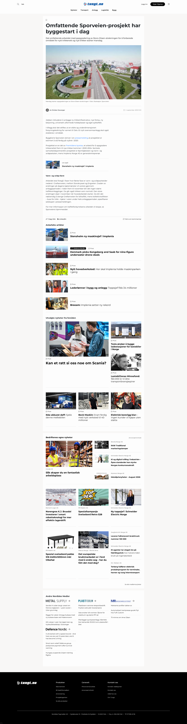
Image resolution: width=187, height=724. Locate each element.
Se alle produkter (61, 701)
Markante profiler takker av (121, 605)
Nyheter (74, 10)
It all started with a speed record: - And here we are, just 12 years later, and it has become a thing (61, 636)
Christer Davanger (58, 110)
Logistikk (105, 10)
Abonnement (60, 686)
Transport (84, 10)
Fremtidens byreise (74, 145)
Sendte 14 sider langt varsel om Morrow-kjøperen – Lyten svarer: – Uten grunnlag (59, 608)
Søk (22, 4)
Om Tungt (111, 697)
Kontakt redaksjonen (115, 686)
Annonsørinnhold (88, 690)
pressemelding (81, 138)
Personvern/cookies (88, 686)
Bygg (114, 10)
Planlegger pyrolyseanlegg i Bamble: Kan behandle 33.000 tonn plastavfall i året (93, 622)
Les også (65, 163)
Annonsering (60, 694)
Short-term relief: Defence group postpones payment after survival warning (59, 645)
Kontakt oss (112, 690)
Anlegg (95, 10)
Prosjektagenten (61, 697)
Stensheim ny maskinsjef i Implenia (78, 166)
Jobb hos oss (112, 694)
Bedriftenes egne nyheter (59, 437)
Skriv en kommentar (133, 219)
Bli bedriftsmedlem (62, 690)
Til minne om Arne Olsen (120, 617)
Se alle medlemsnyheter (133, 584)
